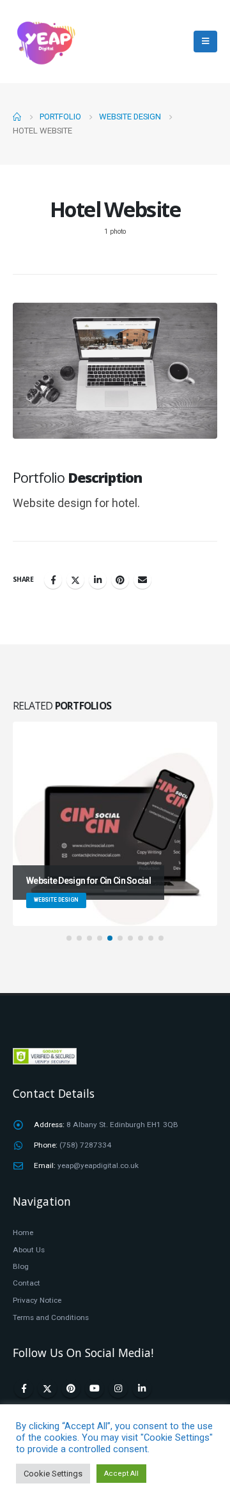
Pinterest (120, 580)
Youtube (94, 1388)
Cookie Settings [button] (53, 1473)
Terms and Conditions (51, 1317)
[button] (69, 938)
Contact (26, 1282)
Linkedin (141, 1388)
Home (23, 1232)
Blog (21, 1266)
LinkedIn (98, 580)
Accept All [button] (121, 1473)
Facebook (53, 580)
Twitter (75, 580)
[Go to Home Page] (17, 117)
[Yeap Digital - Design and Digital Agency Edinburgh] (45, 41)
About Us (29, 1249)
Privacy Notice (37, 1300)
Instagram (118, 1388)
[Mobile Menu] (205, 41)
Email (142, 580)
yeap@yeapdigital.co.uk (98, 1165)
